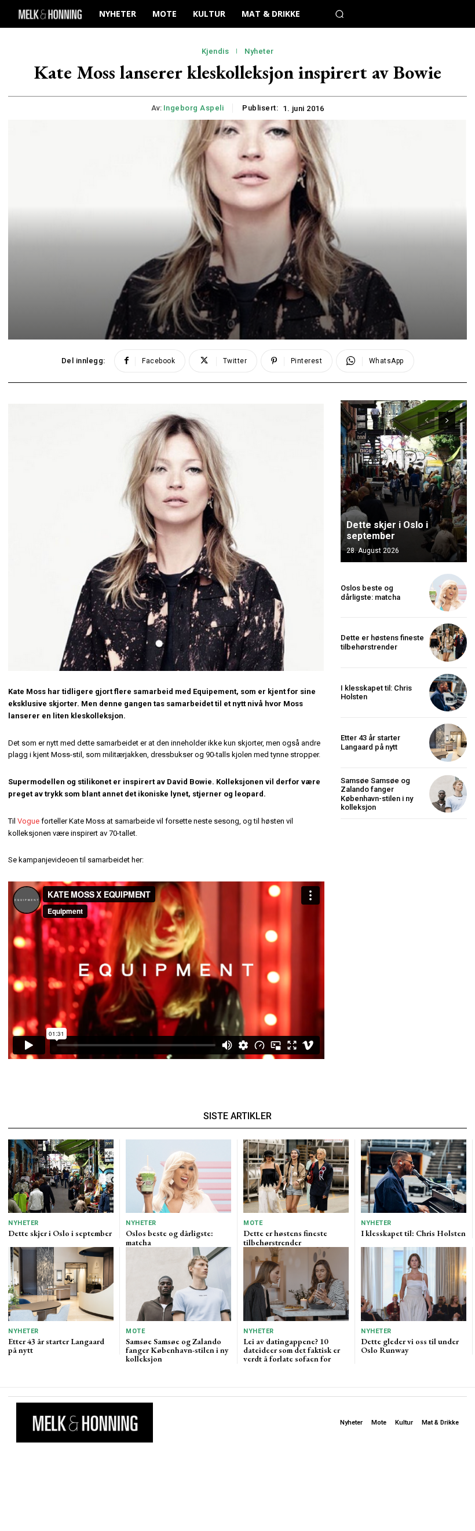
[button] (339, 13)
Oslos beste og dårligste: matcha (370, 593)
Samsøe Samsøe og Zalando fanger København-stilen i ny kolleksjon (377, 794)
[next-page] (447, 420)
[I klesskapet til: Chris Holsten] (448, 692)
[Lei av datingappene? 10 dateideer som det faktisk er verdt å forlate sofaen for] (296, 1283)
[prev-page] (426, 420)
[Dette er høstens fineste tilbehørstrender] (448, 642)
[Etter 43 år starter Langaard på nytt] (448, 742)
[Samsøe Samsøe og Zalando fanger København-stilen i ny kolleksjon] (448, 794)
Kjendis (215, 51)
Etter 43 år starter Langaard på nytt (370, 742)
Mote (252, 1223)
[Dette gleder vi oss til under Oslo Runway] (413, 1283)
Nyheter (259, 51)
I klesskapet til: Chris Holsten (413, 1233)
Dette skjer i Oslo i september (387, 530)
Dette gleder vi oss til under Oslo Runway (410, 1345)
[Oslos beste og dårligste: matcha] (448, 592)
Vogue (28, 821)
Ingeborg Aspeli (193, 108)
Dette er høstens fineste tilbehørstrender (382, 642)
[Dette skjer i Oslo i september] (404, 481)
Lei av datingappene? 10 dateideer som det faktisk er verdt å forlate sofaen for (291, 1350)
